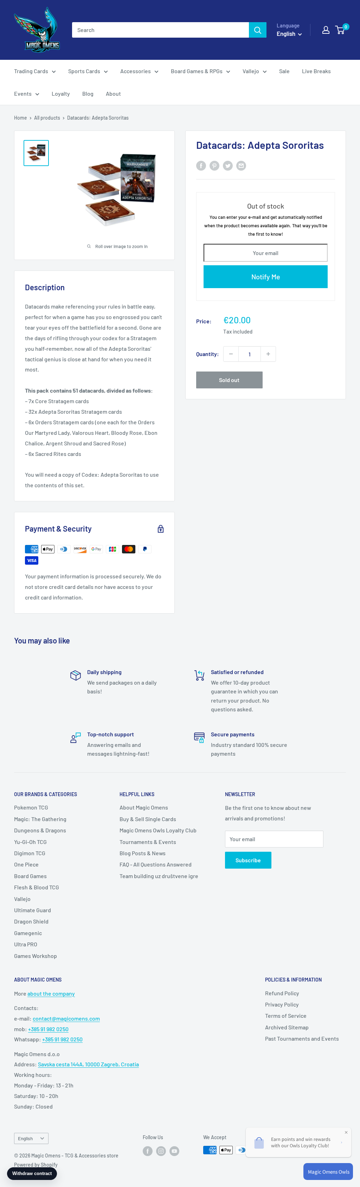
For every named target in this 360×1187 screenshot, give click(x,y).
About (113, 93)
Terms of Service (286, 1015)
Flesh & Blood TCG (36, 887)
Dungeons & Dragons (40, 830)
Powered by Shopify (36, 1165)
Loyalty (61, 93)
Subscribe (248, 860)
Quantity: (207, 353)
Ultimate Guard (32, 910)
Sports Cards (84, 71)
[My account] (325, 30)
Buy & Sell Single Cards (148, 818)
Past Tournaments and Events (302, 1038)
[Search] (257, 30)
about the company (51, 993)
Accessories (135, 71)
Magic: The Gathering (40, 818)
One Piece (26, 864)
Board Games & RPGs (197, 71)
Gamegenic (28, 932)
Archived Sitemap (287, 1027)
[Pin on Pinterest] (214, 165)
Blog (88, 93)
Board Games (30, 875)
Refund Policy (282, 993)
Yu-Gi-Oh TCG (30, 841)
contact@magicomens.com (66, 1018)
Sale (284, 71)
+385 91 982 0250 (48, 1029)
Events (23, 93)
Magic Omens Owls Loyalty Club (158, 830)
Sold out (229, 379)
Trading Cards (31, 71)
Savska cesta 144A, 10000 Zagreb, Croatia (88, 1064)
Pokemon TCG (31, 807)
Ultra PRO (25, 944)
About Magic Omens (144, 807)
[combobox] (160, 30)
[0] (340, 30)
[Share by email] (241, 165)
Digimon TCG (29, 853)
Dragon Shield (31, 921)
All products (47, 118)
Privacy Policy (282, 1004)
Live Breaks (316, 71)
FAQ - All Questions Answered (156, 864)
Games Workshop (35, 955)
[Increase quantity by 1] (268, 354)
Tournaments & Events (148, 841)
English (25, 1138)
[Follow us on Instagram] (161, 1151)
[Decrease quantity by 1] (231, 354)
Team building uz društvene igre (159, 875)
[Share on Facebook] (201, 165)
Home (20, 118)
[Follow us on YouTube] (174, 1151)
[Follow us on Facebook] (148, 1151)
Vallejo (251, 71)
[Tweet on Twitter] (228, 165)
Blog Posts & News (143, 853)
